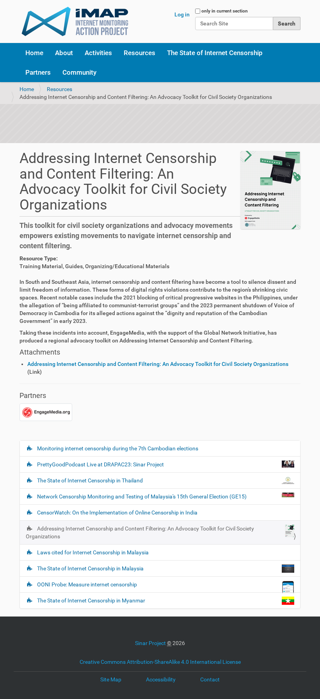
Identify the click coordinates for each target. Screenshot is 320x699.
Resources (139, 53)
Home (34, 53)
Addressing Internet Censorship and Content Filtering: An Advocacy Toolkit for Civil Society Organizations (157, 364)
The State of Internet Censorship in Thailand (90, 480)
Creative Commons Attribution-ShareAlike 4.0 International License (160, 662)
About (64, 53)
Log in (182, 14)
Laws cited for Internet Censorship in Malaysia (92, 552)
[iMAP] (75, 21)
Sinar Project (150, 643)
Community (79, 72)
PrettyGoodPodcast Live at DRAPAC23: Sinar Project (100, 464)
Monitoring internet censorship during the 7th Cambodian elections (117, 448)
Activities (98, 53)
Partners (38, 72)
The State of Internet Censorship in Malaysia (90, 568)
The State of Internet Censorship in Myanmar (91, 600)
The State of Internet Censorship (215, 53)
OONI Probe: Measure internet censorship (87, 584)
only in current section (224, 11)
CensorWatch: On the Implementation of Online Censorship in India (116, 512)
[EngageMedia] (46, 412)
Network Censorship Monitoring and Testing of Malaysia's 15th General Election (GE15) (142, 496)
